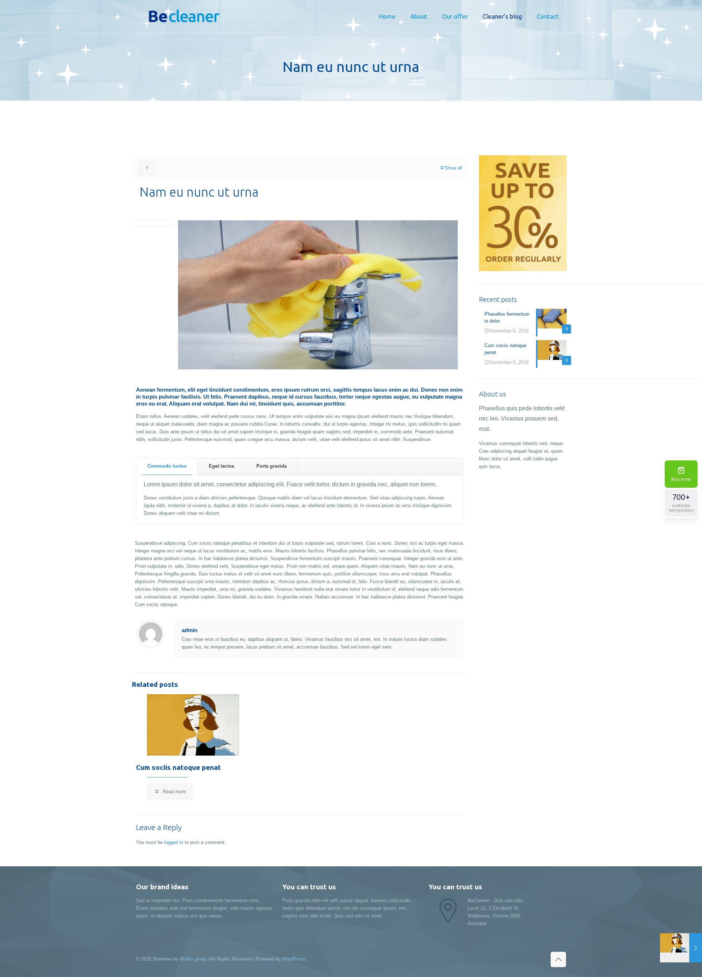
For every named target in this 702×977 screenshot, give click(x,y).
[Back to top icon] (558, 959)
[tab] (167, 466)
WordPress (294, 959)
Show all (453, 168)
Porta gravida (271, 466)
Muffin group (193, 959)
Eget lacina (221, 466)
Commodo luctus (166, 466)
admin (189, 630)
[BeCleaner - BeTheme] (181, 16)
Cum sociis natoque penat (178, 767)
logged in (173, 842)
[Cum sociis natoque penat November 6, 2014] (681, 947)
